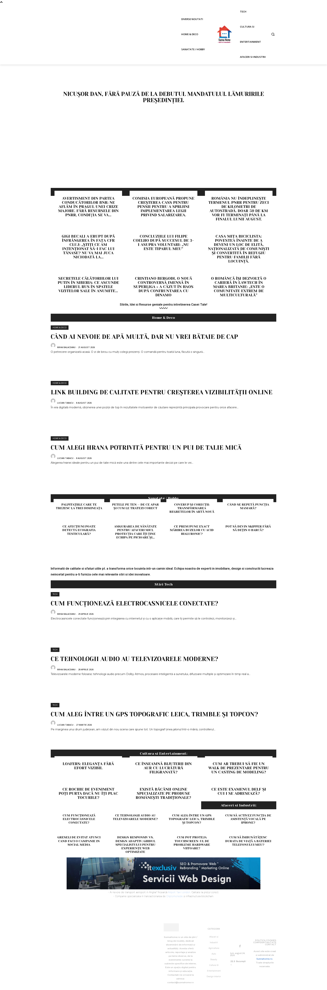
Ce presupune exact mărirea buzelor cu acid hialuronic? (192, 530)
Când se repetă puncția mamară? (248, 506)
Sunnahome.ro (264, 959)
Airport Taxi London (179, 892)
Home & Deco (60, 327)
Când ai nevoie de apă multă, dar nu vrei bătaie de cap (144, 336)
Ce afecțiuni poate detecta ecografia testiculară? (79, 530)
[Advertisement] (163, 159)
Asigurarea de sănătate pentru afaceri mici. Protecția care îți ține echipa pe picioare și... (135, 532)
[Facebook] (240, 946)
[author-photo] (54, 346)
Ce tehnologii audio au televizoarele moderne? (134, 659)
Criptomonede (174, 896)
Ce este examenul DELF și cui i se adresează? (238, 791)
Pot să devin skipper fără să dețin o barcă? (248, 528)
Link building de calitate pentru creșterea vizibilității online (161, 392)
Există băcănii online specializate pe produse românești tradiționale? (163, 793)
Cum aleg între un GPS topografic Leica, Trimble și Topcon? (154, 714)
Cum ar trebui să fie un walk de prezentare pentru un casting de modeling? (238, 768)
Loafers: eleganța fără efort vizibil (88, 766)
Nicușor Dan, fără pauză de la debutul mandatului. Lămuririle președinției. (163, 97)
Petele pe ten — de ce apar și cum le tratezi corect (135, 506)
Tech (55, 594)
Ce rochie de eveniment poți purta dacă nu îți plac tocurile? (88, 793)
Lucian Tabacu (65, 402)
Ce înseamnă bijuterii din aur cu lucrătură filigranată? (163, 768)
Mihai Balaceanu (66, 347)
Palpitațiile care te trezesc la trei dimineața (79, 506)
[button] (272, 34)
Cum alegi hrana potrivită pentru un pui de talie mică (146, 447)
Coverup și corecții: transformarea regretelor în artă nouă (191, 508)
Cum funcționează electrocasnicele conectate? (134, 603)
